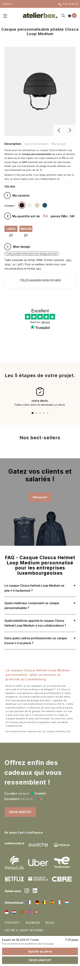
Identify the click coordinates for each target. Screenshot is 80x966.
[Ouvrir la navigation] (5, 16)
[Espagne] (52, 902)
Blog (50, 922)
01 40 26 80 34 (70, 4)
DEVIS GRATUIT (20, 812)
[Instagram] (27, 891)
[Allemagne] (37, 902)
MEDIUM (25, 228)
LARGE (11, 228)
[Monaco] (7, 912)
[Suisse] (36, 912)
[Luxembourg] (67, 902)
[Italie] (59, 902)
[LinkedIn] (35, 891)
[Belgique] (45, 902)
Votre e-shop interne (24, 930)
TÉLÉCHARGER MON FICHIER (40, 280)
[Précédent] (58, 130)
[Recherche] (63, 16)
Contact (12, 922)
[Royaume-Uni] (29, 912)
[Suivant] (70, 130)
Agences (33, 922)
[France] (30, 902)
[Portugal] (21, 912)
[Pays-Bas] (14, 912)
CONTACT (7, 4)
